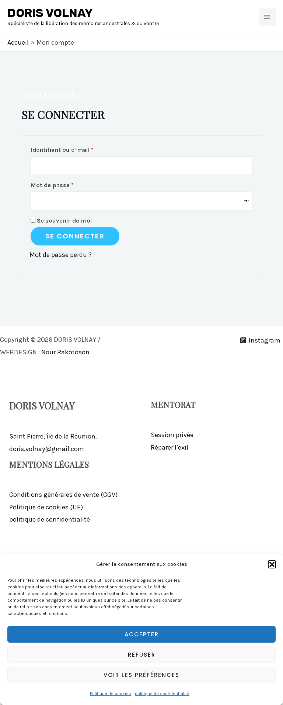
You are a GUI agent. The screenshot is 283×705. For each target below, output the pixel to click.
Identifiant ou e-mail (78, 149)
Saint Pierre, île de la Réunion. (53, 436)
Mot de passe (68, 185)
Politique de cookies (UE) (46, 507)
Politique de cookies (110, 693)
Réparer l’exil (169, 447)
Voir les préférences (141, 675)
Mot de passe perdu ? (60, 255)
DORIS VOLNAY (50, 13)
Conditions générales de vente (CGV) (63, 495)
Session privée (172, 435)
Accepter (142, 634)
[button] (272, 564)
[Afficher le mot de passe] (246, 201)
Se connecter (75, 236)
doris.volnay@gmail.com (46, 449)
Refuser (142, 654)
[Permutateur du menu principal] (267, 16)
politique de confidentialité (162, 693)
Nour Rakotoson (66, 352)
